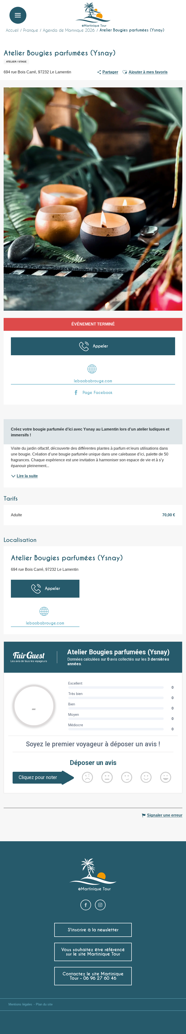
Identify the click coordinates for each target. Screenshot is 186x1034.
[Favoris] (163, 11)
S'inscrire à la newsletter (93, 930)
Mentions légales (20, 1004)
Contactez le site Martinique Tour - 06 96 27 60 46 (93, 976)
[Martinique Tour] (93, 15)
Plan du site (44, 1004)
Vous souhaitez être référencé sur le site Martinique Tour (93, 952)
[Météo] (151, 13)
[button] (173, 11)
